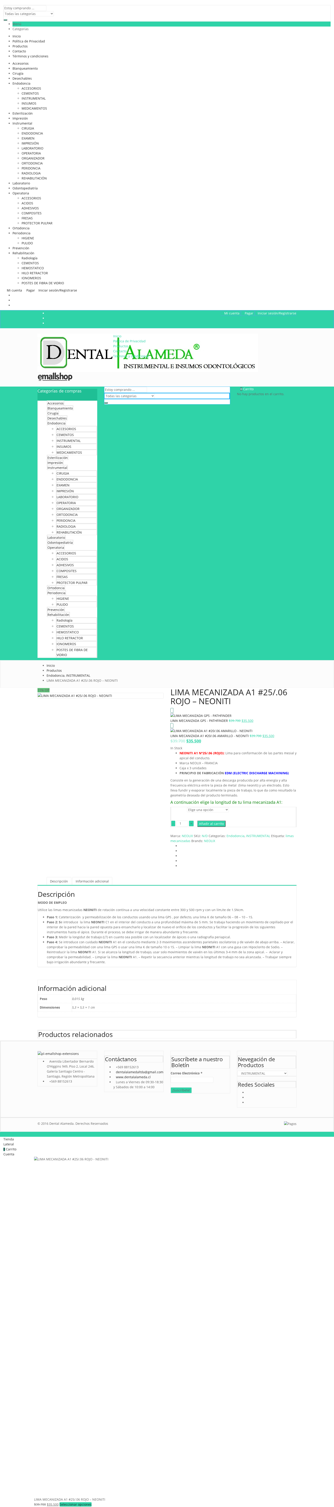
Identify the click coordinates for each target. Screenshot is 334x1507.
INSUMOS (29, 103)
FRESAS (27, 218)
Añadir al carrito (211, 823)
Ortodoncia (21, 228)
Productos (20, 46)
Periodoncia (21, 233)
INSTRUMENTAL (34, 98)
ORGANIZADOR (33, 158)
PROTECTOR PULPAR (37, 223)
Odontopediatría (25, 188)
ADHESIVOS (30, 208)
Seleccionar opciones (76, 1504)
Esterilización (22, 113)
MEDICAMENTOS (34, 108)
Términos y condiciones (30, 56)
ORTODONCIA (32, 163)
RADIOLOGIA (31, 173)
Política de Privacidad (28, 41)
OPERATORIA (31, 153)
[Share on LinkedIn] (180, 856)
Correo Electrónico (186, 1073)
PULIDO (27, 243)
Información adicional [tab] (92, 881)
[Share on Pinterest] (180, 866)
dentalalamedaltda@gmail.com (139, 1072)
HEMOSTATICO (33, 268)
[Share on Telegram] (180, 861)
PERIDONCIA (31, 168)
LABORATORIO (32, 148)
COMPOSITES (32, 213)
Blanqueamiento (25, 68)
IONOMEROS (31, 278)
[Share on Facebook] (180, 846)
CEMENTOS (30, 93)
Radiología (29, 258)
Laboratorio (21, 183)
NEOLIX (187, 836)
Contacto (19, 51)
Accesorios (20, 63)
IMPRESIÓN (30, 143)
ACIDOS (27, 203)
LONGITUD (178, 810)
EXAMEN (28, 138)
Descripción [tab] (59, 881)
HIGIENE (28, 238)
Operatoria (20, 193)
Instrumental (22, 123)
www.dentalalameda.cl (133, 1077)
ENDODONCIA (32, 133)
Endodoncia (21, 83)
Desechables (22, 78)
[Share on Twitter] (180, 851)
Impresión (20, 118)
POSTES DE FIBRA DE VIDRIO (43, 283)
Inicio (16, 36)
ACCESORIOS (31, 88)
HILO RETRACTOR (35, 273)
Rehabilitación (23, 253)
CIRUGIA (28, 128)
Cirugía (17, 73)
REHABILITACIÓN (34, 178)
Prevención (20, 248)
